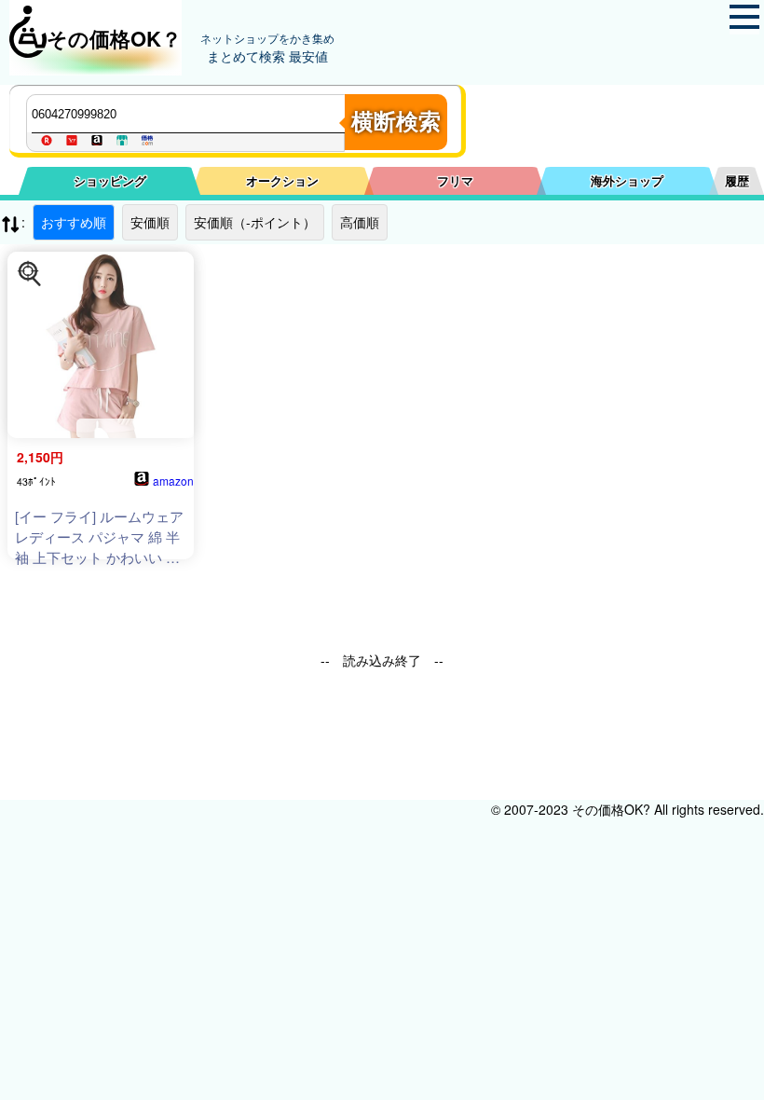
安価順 (150, 222)
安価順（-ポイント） (255, 222)
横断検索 (396, 121)
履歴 (737, 180)
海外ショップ (627, 180)
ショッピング (110, 180)
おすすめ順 (73, 222)
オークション (282, 180)
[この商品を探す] (30, 274)
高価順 (359, 222)
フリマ (455, 180)
